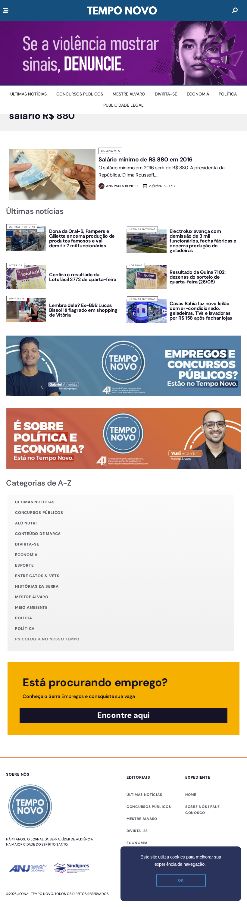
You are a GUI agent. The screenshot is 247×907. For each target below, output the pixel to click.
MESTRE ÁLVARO (142, 818)
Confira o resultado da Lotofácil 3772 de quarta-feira (82, 277)
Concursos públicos (39, 512)
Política (25, 628)
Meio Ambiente (31, 607)
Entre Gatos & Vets (37, 575)
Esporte (24, 565)
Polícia (23, 618)
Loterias (15, 265)
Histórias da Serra (37, 586)
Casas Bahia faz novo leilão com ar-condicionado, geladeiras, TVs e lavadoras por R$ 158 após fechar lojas (201, 310)
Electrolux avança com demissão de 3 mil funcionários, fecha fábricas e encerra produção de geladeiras (203, 241)
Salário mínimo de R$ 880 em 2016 (145, 159)
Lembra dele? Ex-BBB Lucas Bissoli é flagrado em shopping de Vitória (83, 310)
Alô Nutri (26, 523)
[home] (122, 10)
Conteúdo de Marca (38, 533)
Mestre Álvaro (31, 596)
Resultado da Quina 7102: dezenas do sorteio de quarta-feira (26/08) (197, 277)
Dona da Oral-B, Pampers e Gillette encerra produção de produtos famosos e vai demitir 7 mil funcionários (82, 238)
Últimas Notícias (22, 226)
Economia (110, 151)
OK (180, 880)
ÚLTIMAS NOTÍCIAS (144, 794)
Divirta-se (17, 298)
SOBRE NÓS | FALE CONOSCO (202, 809)
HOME (190, 794)
